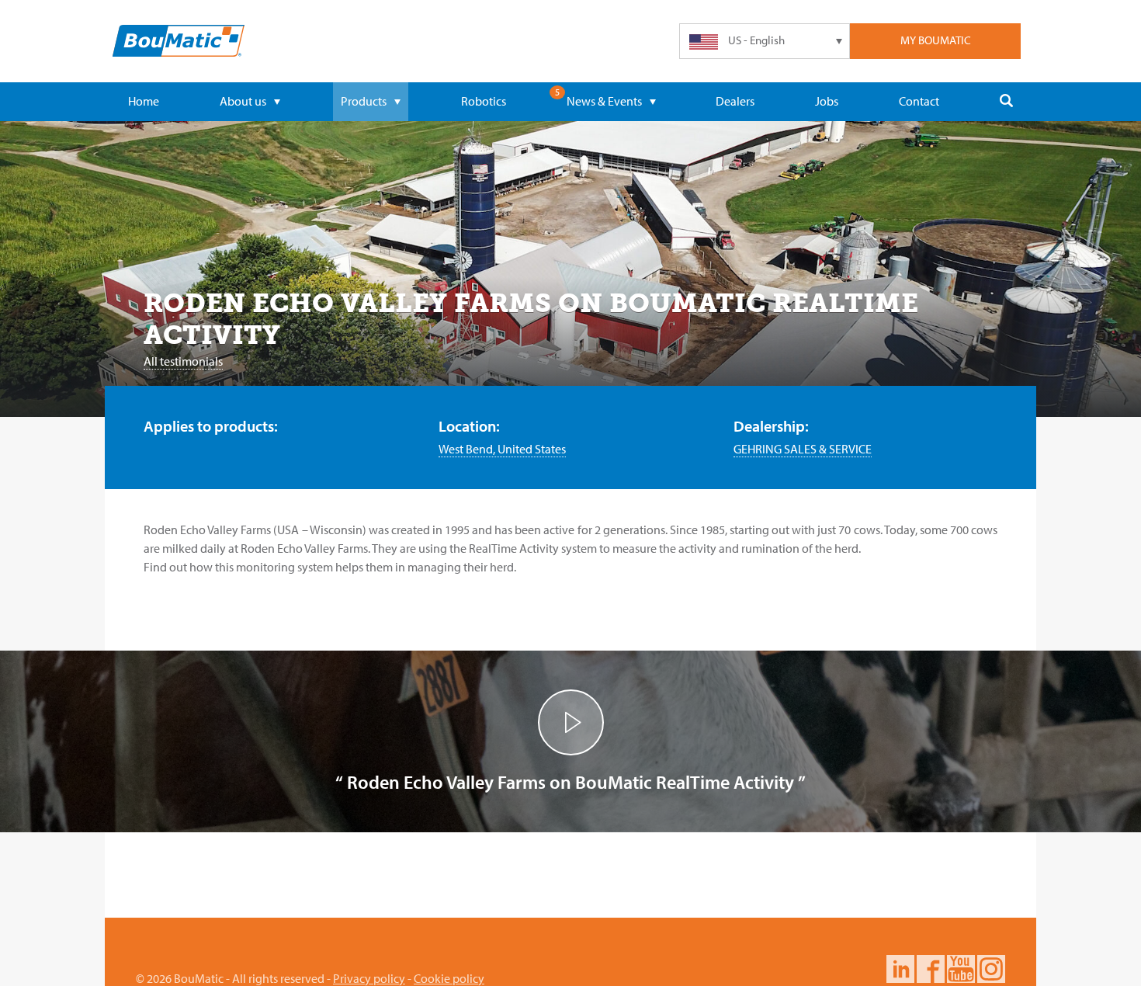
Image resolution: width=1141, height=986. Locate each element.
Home (143, 101)
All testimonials (183, 361)
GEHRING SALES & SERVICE (803, 449)
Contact (919, 101)
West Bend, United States (502, 449)
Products (364, 101)
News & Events (604, 101)
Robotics (483, 101)
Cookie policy (449, 978)
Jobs (826, 101)
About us (243, 101)
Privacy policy (369, 978)
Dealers (735, 101)
